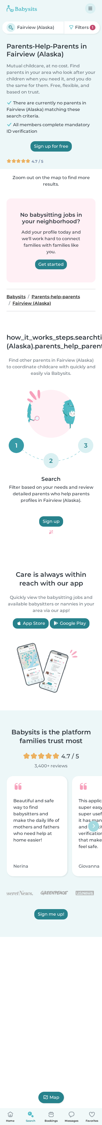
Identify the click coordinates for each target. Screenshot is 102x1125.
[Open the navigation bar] (90, 8)
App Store (33, 623)
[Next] (93, 826)
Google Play (72, 623)
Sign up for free (51, 146)
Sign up (51, 521)
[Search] (11, 27)
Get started (51, 264)
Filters (83, 27)
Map (54, 1097)
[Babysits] (22, 8)
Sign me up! (51, 914)
